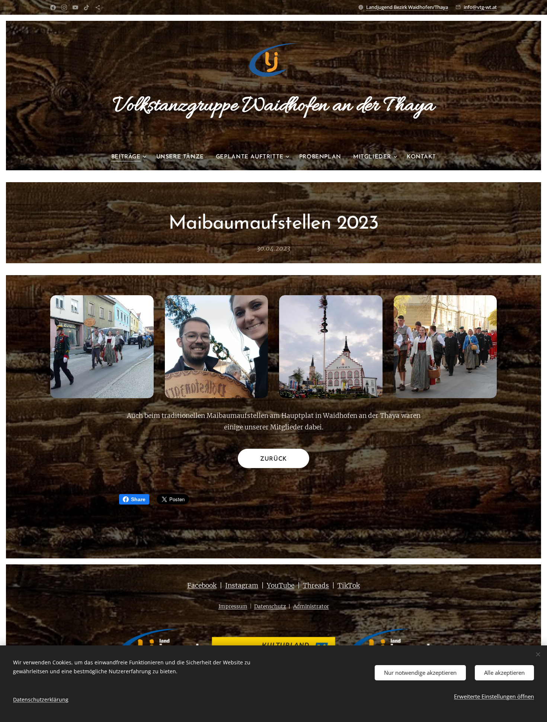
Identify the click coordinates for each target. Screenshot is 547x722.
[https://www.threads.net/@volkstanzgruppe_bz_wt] (97, 7)
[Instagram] (64, 7)
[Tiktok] (86, 7)
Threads (316, 585)
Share (138, 499)
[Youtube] (75, 7)
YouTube (280, 585)
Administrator (311, 606)
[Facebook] (53, 7)
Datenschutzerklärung (40, 699)
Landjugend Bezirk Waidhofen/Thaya (407, 7)
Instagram (241, 585)
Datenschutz (270, 606)
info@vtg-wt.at (480, 7)
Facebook (202, 585)
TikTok (349, 585)
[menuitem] (130, 157)
